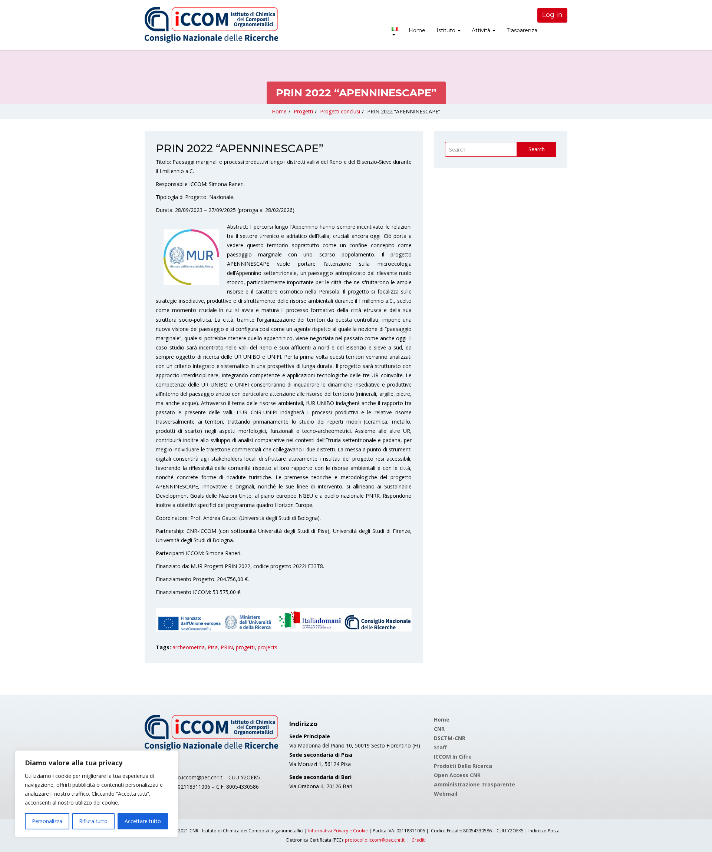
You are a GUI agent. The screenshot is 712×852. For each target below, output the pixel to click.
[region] (96, 793)
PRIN (227, 647)
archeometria (188, 647)
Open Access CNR (457, 775)
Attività (482, 30)
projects (267, 647)
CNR (439, 728)
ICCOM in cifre (453, 756)
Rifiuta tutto (93, 821)
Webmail (445, 793)
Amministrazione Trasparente (474, 784)
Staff (440, 747)
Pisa (213, 647)
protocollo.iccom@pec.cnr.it (375, 840)
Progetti (303, 111)
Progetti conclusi (340, 111)
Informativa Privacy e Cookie (338, 831)
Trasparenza (522, 30)
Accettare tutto (143, 821)
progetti (245, 647)
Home (417, 30)
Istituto (446, 30)
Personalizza (47, 821)
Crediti (419, 840)
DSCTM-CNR (449, 738)
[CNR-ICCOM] (211, 25)
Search (536, 149)
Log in (552, 15)
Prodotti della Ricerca (463, 765)
